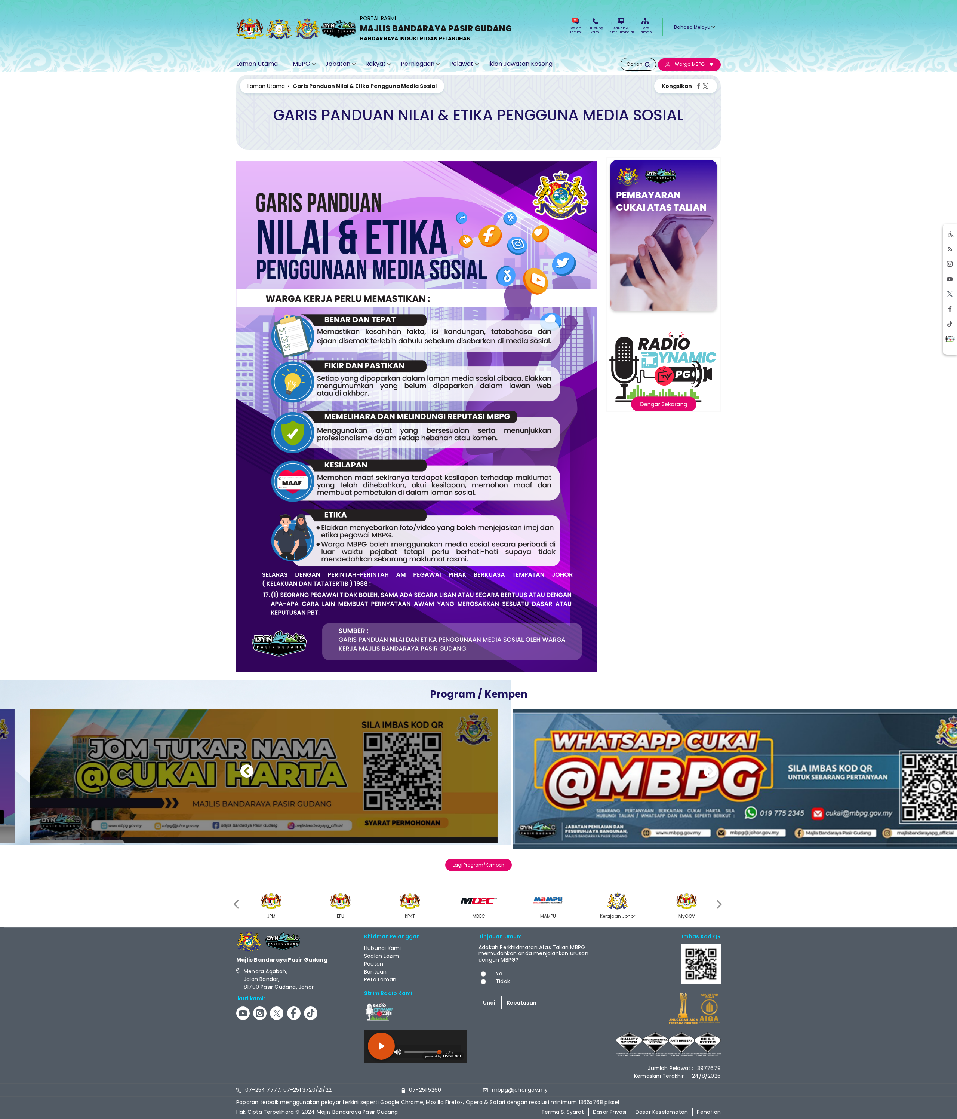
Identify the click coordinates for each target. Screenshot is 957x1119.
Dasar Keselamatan (662, 1112)
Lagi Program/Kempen (478, 865)
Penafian (709, 1112)
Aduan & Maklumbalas (621, 30)
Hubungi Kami (595, 30)
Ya (499, 973)
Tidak (503, 981)
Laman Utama (257, 64)
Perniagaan (417, 63)
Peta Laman (645, 30)
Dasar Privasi (610, 1112)
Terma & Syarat (562, 1112)
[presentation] (237, 904)
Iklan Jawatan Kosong (520, 64)
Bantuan (375, 971)
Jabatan (337, 63)
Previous (247, 772)
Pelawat (461, 63)
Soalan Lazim (575, 30)
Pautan (373, 964)
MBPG (301, 63)
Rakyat (375, 63)
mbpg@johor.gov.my (520, 1090)
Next (710, 772)
